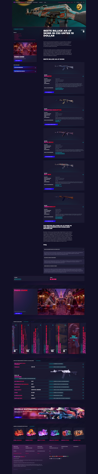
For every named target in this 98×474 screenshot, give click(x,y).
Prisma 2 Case (57, 121)
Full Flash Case (58, 120)
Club (45, 2)
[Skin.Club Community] (20, 2)
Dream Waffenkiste (59, 218)
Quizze (50, 446)
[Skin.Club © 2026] (20, 456)
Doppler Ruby (18, 398)
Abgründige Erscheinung (21, 384)
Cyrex (16, 392)
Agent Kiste (39, 469)
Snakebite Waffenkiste (59, 88)
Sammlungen (81, 350)
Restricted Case (58, 184)
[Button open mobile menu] (83, 2)
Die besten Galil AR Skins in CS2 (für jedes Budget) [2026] (84, 340)
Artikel (27, 446)
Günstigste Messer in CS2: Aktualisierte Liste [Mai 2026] (34, 340)
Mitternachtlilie (19, 381)
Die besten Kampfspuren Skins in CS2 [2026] (47, 339)
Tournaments (75, 446)
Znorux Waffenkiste (59, 89)
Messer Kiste (16, 469)
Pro (50, 453)
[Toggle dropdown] (38, 2)
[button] (31, 321)
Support (78, 2)
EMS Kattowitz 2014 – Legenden (20, 364)
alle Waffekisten (32, 426)
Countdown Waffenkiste (60, 153)
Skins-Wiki (68, 2)
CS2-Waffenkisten (18, 67)
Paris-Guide (19, 57)
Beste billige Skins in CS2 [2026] (58, 395)
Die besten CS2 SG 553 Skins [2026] (58, 392)
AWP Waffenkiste (28, 469)
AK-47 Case (57, 185)
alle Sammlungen (26, 321)
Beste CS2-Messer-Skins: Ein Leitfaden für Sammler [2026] (62, 398)
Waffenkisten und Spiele (62, 2)
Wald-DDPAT (17, 389)
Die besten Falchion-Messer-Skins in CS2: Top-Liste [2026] (22, 339)
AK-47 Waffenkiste (58, 152)
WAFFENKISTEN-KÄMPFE (19, 71)
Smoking (18, 377)
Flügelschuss (18, 395)
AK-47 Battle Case (58, 186)
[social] (49, 458)
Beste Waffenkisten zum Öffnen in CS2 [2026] (59, 339)
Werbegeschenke (64, 446)
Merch (72, 2)
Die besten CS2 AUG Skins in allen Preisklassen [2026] (61, 381)
